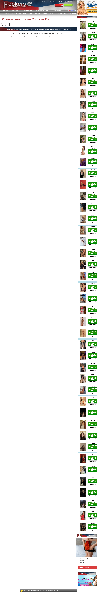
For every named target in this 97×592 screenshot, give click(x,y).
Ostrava (38, 38)
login (66, 5)
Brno (12, 38)
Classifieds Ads (61, 13)
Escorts (52, 13)
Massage (47, 29)
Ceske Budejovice (25, 37)
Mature (56, 29)
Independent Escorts (42, 10)
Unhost (65, 37)
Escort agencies (16, 13)
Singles (52, 29)
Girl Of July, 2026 (89, 535)
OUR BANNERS (68, 1)
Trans (30, 13)
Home (43, 1)
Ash (12, 37)
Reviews (45, 13)
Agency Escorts (14, 29)
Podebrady (52, 37)
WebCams (37, 13)
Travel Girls (5, 13)
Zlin (65, 38)
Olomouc (38, 37)
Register (52, 1)
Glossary (64, 29)
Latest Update (72, 13)
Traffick (69, 29)
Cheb (25, 38)
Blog (60, 29)
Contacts (57, 5)
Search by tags (40, 29)
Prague (52, 38)
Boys (24, 13)
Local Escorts (57, 10)
